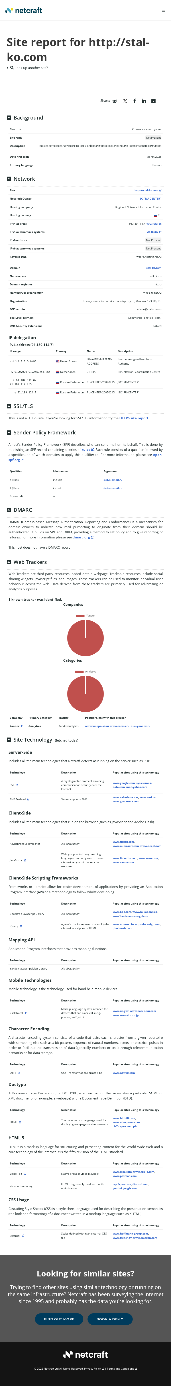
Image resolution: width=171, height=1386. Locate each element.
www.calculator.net (125, 797)
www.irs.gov (121, 1011)
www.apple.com (143, 1172)
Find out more (59, 1319)
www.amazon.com (145, 1238)
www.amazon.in (123, 924)
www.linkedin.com (125, 858)
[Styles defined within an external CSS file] (22, 1236)
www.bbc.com (122, 912)
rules (86, 449)
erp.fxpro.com (122, 1184)
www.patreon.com (125, 1176)
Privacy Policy (92, 1368)
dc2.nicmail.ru (113, 488)
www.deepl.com (150, 846)
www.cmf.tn (148, 797)
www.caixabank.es (144, 912)
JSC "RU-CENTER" (150, 198)
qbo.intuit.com (122, 928)
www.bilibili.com (124, 1118)
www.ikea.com (122, 1172)
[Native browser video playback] (24, 1174)
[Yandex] (21, 726)
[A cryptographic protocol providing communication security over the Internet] (16, 785)
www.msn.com (148, 858)
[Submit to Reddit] (114, 100)
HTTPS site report (134, 418)
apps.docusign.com (148, 924)
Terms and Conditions (120, 1368)
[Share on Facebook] (134, 100)
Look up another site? (31, 67)
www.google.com (124, 783)
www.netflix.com (124, 1073)
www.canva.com (123, 862)
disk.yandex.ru (140, 726)
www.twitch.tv (122, 1238)
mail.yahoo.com (136, 787)
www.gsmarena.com (126, 801)
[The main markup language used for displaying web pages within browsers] (19, 1122)
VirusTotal (152, 223)
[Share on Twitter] (125, 100)
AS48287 (152, 232)
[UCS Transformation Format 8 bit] (18, 1073)
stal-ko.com (153, 268)
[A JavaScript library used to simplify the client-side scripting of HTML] (20, 926)
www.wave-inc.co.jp (126, 1015)
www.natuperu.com (143, 1011)
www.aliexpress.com (126, 1122)
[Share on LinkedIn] (144, 100)
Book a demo (110, 1319)
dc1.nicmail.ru (113, 480)
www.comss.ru (119, 726)
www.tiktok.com (123, 842)
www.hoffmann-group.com (130, 1233)
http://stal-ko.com (146, 190)
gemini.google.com (125, 1188)
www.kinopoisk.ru (97, 726)
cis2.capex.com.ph (125, 1126)
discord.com (140, 1184)
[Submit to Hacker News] (153, 100)
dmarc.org (81, 537)
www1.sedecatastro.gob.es (130, 916)
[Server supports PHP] (27, 799)
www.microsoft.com (126, 846)
